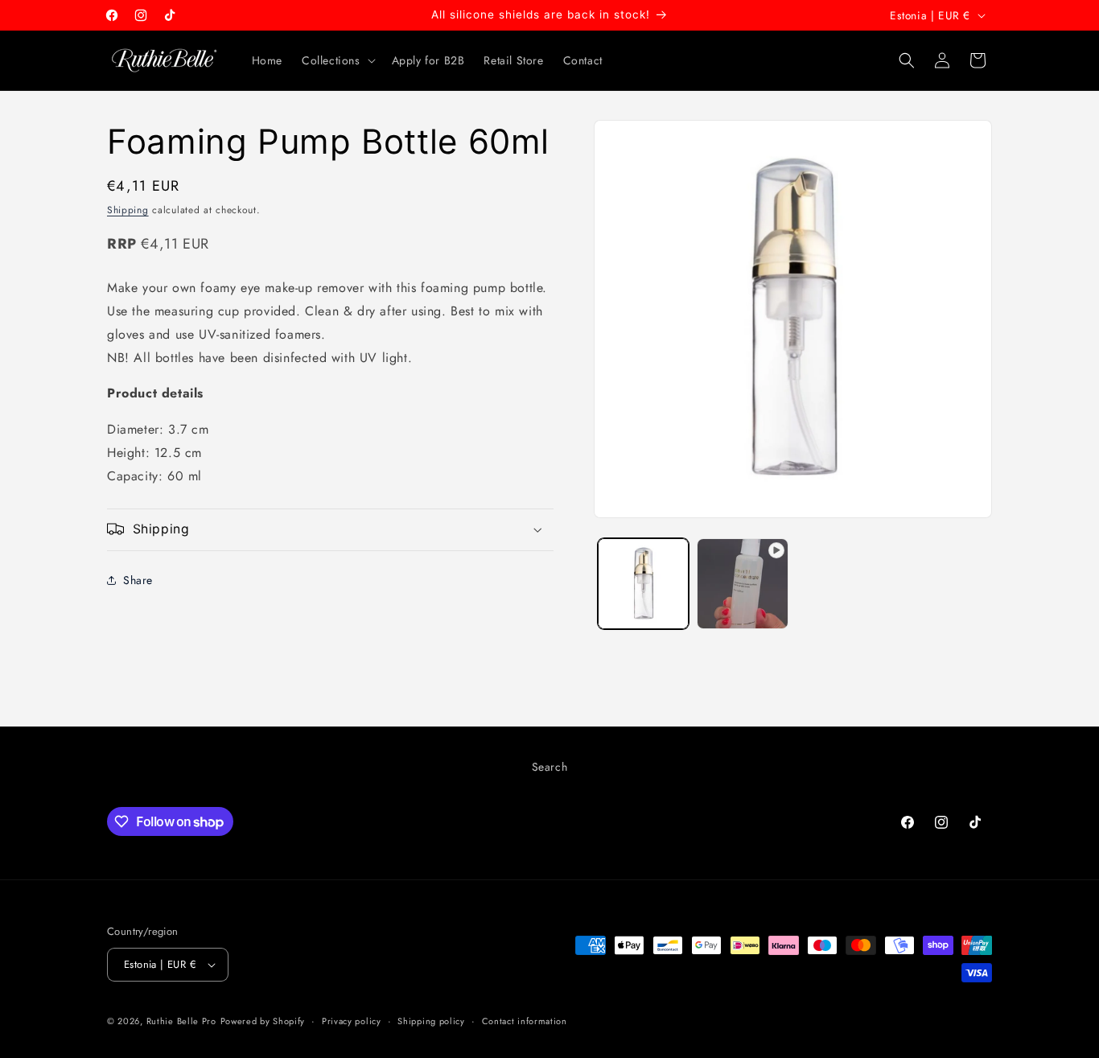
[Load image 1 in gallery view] (643, 583)
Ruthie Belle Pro (181, 1021)
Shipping (128, 210)
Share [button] (138, 580)
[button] (337, 60)
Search (550, 767)
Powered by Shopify (263, 1021)
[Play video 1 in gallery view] (742, 583)
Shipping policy (431, 1021)
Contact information (524, 1021)
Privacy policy (351, 1021)
